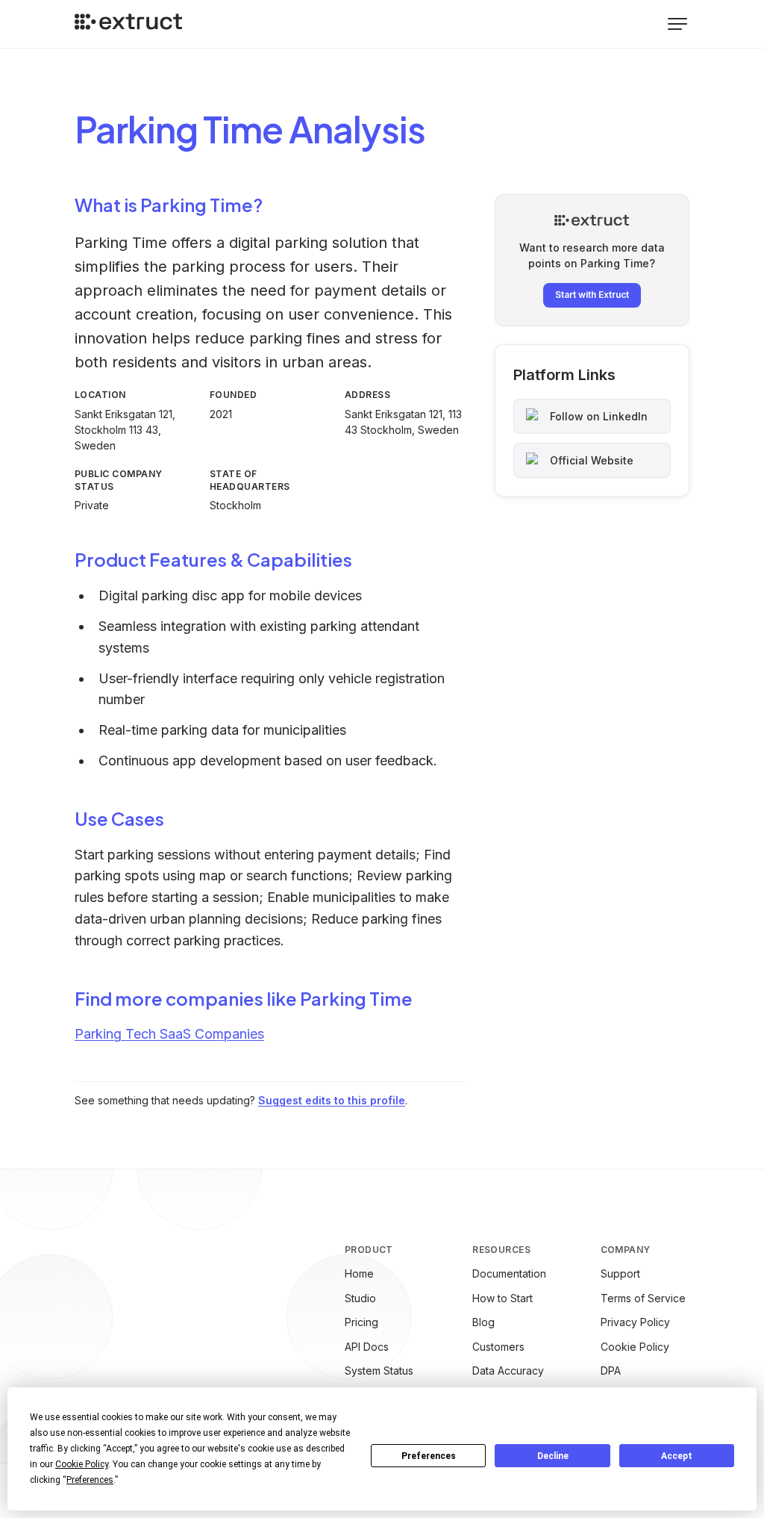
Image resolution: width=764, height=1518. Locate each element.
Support (620, 1273)
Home (359, 1273)
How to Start (502, 1298)
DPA (611, 1370)
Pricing (361, 1322)
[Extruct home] (128, 23)
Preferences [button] (89, 1480)
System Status (379, 1370)
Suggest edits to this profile (331, 1100)
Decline (553, 1456)
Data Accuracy (508, 1370)
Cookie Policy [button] (81, 1464)
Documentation (509, 1273)
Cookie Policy (635, 1346)
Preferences (428, 1456)
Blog (483, 1322)
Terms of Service (643, 1298)
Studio (360, 1298)
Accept (676, 1456)
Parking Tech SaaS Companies (169, 1034)
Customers (498, 1346)
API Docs (367, 1346)
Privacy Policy (635, 1322)
